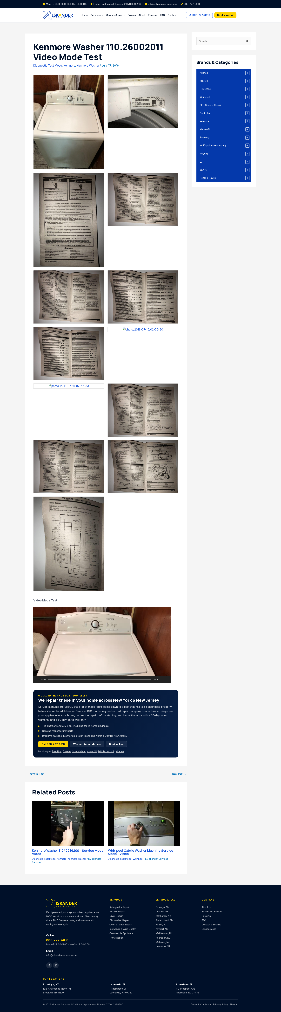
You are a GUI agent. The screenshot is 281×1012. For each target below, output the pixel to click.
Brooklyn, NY (162, 907)
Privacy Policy (220, 1004)
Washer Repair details (87, 744)
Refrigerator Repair (119, 907)
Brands (132, 15)
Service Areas (114, 15)
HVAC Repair (116, 937)
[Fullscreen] (167, 679)
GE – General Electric (211, 105)
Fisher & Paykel (208, 177)
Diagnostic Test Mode (47, 65)
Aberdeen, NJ (163, 937)
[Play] (37, 679)
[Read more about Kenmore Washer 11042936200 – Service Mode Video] (68, 823)
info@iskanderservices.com (162, 4)
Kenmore (69, 65)
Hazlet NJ (92, 751)
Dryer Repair (115, 915)
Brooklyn (56, 751)
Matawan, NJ (162, 942)
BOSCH (204, 81)
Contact (172, 15)
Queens (67, 751)
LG (201, 161)
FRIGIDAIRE (205, 89)
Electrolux (205, 113)
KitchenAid (205, 129)
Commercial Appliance (121, 933)
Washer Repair (117, 911)
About (142, 15)
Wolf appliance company (213, 145)
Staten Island (79, 751)
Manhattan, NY (163, 915)
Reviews (152, 15)
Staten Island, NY (164, 920)
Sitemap (234, 1004)
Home (84, 15)
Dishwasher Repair (119, 920)
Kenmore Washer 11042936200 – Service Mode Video (67, 852)
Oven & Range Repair (120, 924)
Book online (116, 744)
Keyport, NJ (162, 928)
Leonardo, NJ (163, 946)
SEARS (203, 169)
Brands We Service (212, 911)
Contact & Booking (211, 924)
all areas (120, 751)
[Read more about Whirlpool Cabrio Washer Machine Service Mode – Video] (144, 823)
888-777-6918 (192, 4)
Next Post (179, 773)
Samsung (204, 137)
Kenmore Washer (88, 65)
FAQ (162, 15)
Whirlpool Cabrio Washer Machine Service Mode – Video (140, 852)
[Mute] (161, 679)
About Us (206, 907)
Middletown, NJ (164, 933)
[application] (102, 645)
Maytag (204, 153)
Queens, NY (162, 911)
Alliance (204, 72)
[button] (102, 645)
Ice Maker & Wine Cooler (122, 928)
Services (95, 15)
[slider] (99, 679)
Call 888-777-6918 (53, 744)
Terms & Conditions (201, 1004)
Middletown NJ (106, 751)
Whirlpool (138, 858)
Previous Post (34, 773)
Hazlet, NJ (161, 924)
